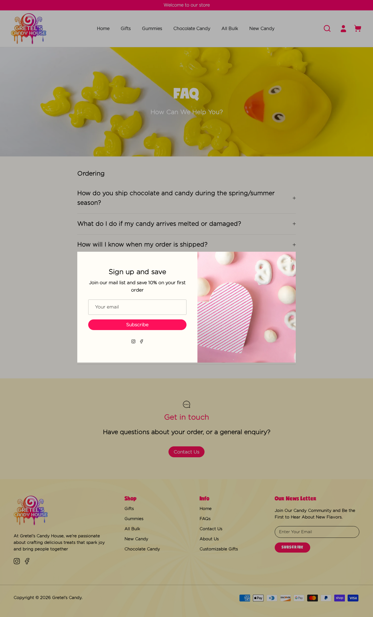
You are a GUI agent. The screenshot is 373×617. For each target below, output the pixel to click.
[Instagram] (133, 341)
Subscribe (137, 324)
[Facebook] (142, 341)
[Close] (289, 259)
